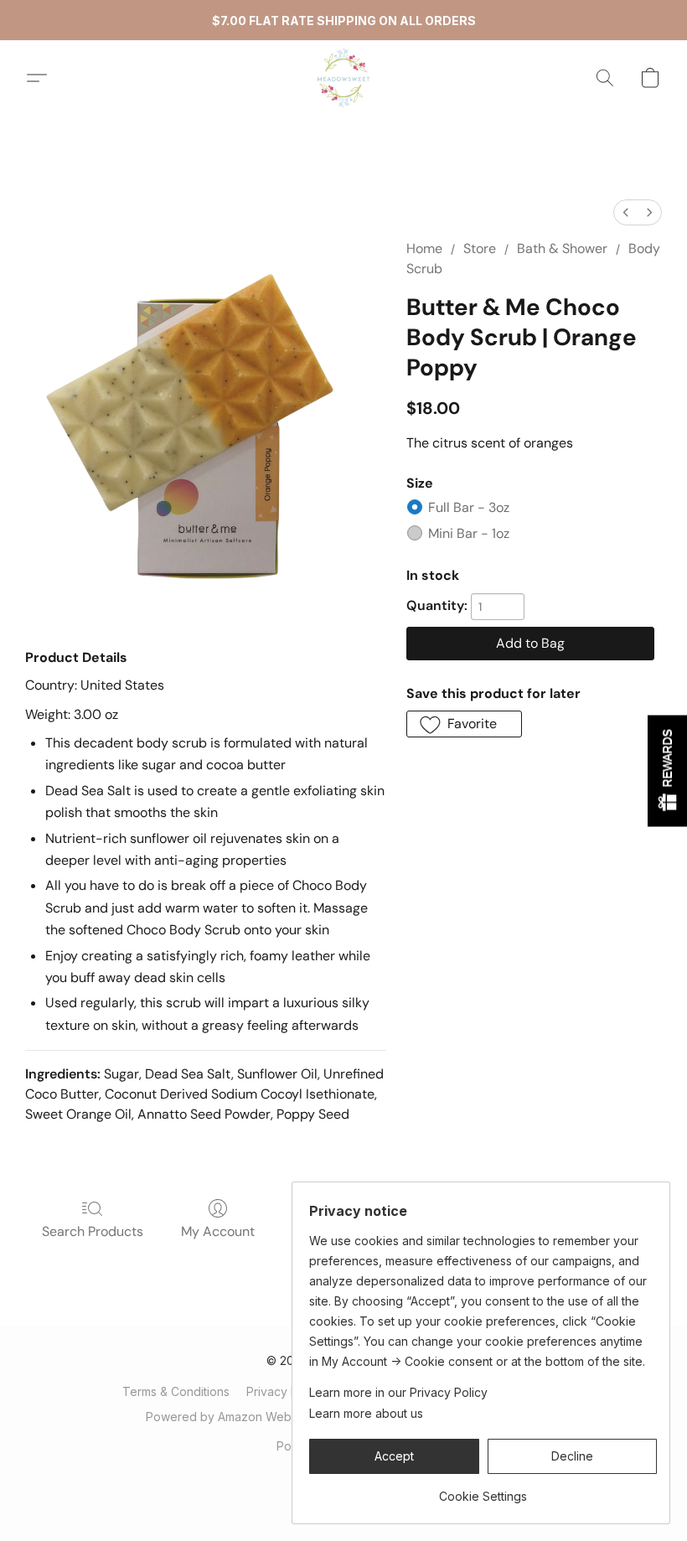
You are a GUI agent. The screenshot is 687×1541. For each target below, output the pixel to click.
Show (667, 770)
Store (479, 248)
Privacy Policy (285, 1391)
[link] (483, 1490)
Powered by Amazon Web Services (245, 1416)
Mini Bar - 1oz (468, 533)
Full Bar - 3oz (468, 507)
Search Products (92, 1231)
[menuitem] (626, 212)
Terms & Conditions (176, 1391)
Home (424, 248)
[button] (343, 78)
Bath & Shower (562, 248)
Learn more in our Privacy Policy (398, 1392)
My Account (218, 1231)
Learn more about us (366, 1413)
